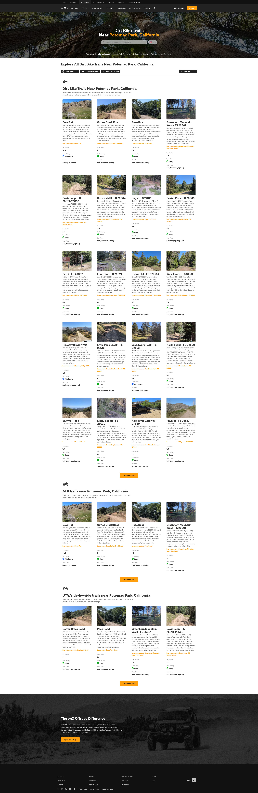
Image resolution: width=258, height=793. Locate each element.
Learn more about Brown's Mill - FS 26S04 (112, 210)
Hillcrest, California (140, 54)
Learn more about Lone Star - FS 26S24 (112, 283)
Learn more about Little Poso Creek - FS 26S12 (112, 357)
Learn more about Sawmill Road (77, 433)
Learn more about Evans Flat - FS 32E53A (146, 283)
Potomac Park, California (121, 54)
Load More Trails (129, 475)
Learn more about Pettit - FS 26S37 (77, 283)
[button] (70, 71)
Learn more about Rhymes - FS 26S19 (181, 433)
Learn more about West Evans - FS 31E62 (181, 283)
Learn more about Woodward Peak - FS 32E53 (146, 357)
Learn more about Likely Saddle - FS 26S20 (112, 433)
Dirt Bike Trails (110, 26)
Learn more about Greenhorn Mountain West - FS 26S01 (181, 134)
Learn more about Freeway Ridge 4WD (77, 357)
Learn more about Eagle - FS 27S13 (146, 210)
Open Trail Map (70, 740)
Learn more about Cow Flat (77, 134)
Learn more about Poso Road (146, 134)
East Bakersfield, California (161, 54)
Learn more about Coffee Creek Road (112, 134)
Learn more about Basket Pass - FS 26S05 (181, 210)
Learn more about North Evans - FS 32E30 (181, 357)
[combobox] (126, 42)
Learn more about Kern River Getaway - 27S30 (146, 433)
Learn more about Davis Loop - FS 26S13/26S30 (77, 210)
